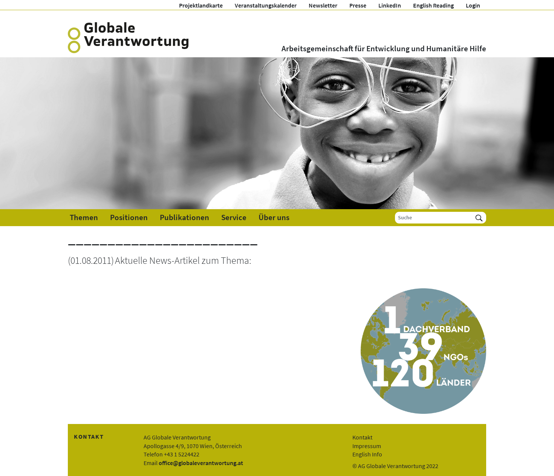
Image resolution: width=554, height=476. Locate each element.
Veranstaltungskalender (266, 5)
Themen (84, 217)
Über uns (274, 217)
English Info (367, 454)
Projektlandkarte (201, 5)
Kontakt (362, 437)
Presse (357, 5)
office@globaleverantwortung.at (201, 463)
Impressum (366, 446)
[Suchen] (479, 217)
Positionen (129, 217)
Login (473, 5)
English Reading (433, 5)
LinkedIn (389, 5)
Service (233, 217)
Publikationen (184, 217)
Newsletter (323, 5)
